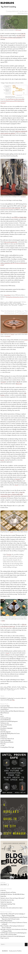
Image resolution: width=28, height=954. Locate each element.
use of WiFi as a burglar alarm (19, 217)
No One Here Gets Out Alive (7, 900)
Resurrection (16, 689)
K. (8, 460)
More (13, 700)
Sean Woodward (4, 917)
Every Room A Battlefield (6, 728)
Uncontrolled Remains (5, 720)
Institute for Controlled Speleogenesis (9, 722)
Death (10, 687)
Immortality (7, 688)
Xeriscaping (14, 305)
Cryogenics (23, 686)
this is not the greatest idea (10, 242)
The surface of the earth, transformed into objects (11, 908)
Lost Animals (3, 727)
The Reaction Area (4, 723)
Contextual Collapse (5, 706)
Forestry (10, 303)
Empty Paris (3, 896)
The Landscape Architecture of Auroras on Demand (12, 708)
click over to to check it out (13, 626)
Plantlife (17, 304)
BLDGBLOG (7, 2)
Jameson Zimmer (7, 295)
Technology (22, 689)
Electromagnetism (4, 303)
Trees (1, 305)
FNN (17, 30)
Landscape (19, 303)
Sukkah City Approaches (6, 902)
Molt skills (2, 930)
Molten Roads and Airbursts (6, 742)
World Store (3, 730)
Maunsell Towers (8, 921)
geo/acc (2, 716)
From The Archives (6, 889)
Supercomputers (23, 304)
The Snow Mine (13, 935)
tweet (13, 492)
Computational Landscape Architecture (17, 12)
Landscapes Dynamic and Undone (8, 893)
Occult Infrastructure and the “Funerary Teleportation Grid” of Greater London (14, 918)
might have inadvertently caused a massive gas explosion (13, 132)
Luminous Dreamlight (5, 741)
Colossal (19, 30)
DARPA (3, 621)
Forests (14, 303)
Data (11, 302)
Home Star (3, 744)
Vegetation (6, 305)
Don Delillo (14, 687)
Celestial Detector (4, 709)
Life (18, 688)
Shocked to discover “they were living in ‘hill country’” (12, 898)
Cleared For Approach (5, 732)
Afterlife (14, 686)
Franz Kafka (24, 687)
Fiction (19, 687)
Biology (18, 686)
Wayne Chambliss (4, 926)
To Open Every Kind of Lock (7, 739)
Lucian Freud (7, 304)
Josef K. (2, 460)
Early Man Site (3, 906)
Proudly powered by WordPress (15, 951)
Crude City (3, 891)
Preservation (3, 689)
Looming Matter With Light (7, 747)
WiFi (10, 305)
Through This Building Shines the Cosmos (10, 734)
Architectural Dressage (5, 718)
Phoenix (12, 304)
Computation (6, 302)
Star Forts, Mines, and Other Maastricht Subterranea (12, 711)
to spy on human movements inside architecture (13, 207)
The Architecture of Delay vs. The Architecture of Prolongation (14, 312)
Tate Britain (23, 196)
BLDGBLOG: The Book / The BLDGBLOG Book (12, 894)
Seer (1, 715)
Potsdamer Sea (3, 737)
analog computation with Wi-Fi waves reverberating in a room (13, 264)
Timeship (12, 334)
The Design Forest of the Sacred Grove (13, 297)
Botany (1, 302)
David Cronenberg (16, 302)
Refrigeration (10, 689)
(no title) (2, 746)
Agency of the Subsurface (6, 725)
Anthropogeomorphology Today (7, 904)
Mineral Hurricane (4, 713)
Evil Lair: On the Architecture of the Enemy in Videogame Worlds (14, 930)
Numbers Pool (3, 735)
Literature (22, 688)
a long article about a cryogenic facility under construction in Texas (12, 494)
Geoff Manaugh (4, 923)
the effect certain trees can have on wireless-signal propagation (12, 37)
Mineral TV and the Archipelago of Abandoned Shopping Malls (13, 915)
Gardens (2, 688)
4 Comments (20, 305)
